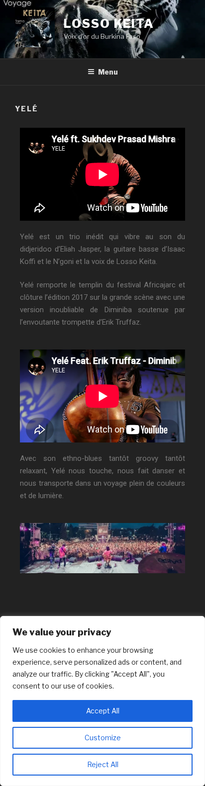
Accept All (102, 710)
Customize (103, 737)
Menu (108, 72)
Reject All (102, 764)
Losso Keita (109, 23)
